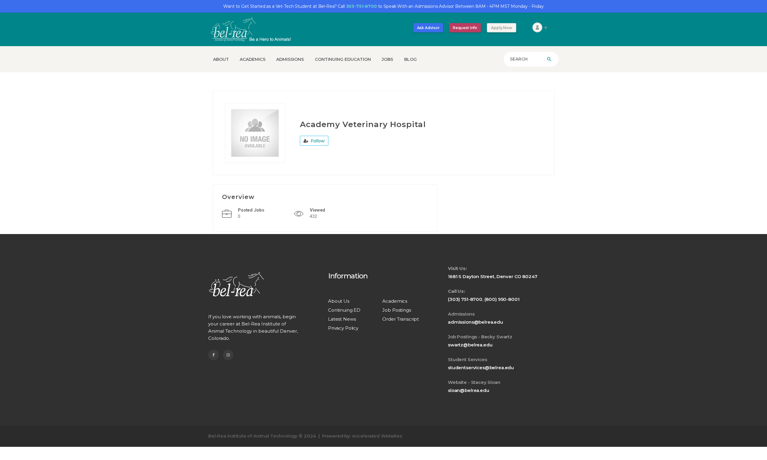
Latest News (342, 319)
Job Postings (396, 310)
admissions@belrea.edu (475, 322)
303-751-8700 (361, 6)
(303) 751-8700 (465, 299)
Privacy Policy (343, 328)
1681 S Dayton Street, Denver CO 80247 (492, 276)
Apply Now (501, 27)
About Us (338, 301)
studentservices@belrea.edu (481, 367)
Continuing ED (344, 310)
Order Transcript (400, 319)
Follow (317, 141)
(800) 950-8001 (502, 299)
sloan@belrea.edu (468, 390)
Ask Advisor (428, 27)
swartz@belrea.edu (470, 345)
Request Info (465, 27)
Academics (394, 301)
